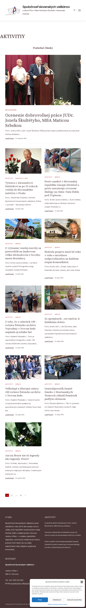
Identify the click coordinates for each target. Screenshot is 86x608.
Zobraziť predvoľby (74, 600)
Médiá (57, 177)
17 (21, 495)
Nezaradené (10, 110)
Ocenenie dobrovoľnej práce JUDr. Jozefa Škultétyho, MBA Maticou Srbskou (39, 120)
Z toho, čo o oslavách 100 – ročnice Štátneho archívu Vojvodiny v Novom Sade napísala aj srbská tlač (21, 327)
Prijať (40, 600)
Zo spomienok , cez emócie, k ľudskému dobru (62, 320)
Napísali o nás (22, 178)
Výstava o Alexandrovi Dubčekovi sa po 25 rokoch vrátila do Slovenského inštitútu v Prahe (21, 188)
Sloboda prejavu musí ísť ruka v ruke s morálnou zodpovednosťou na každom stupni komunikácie (63, 257)
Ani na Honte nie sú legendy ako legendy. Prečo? (22, 457)
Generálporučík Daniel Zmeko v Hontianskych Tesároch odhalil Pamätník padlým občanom (61, 394)
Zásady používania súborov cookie (57, 604)
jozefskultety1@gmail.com (21, 584)
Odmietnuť (57, 600)
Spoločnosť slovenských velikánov (46, 6)
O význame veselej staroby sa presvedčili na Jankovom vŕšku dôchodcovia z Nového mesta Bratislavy (23, 253)
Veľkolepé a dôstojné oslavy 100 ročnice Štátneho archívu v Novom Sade (22, 392)
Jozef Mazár (9, 138)
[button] (82, 582)
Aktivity (9, 178)
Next (25, 495)
